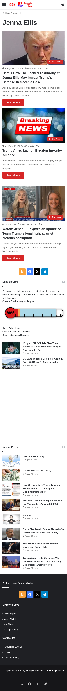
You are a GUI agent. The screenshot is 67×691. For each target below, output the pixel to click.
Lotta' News (7, 624)
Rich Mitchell (10, 224)
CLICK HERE (27, 294)
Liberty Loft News (12, 146)
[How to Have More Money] (11, 475)
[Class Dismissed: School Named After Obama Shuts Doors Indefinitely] (11, 534)
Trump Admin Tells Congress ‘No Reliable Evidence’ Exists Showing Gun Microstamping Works (42, 561)
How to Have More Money (37, 470)
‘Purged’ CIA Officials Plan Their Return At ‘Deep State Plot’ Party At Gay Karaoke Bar (42, 346)
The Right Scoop (10, 629)
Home (7, 13)
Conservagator (9, 613)
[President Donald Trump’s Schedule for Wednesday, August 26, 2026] (11, 505)
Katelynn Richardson (14, 68)
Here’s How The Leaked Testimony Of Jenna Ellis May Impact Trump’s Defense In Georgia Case (31, 77)
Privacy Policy (12, 657)
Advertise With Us (13, 647)
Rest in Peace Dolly (33, 456)
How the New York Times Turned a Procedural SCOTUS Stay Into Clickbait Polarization (41, 488)
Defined (27, 515)
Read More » (13, 102)
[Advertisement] (33, 407)
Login (7, 652)
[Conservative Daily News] (21, 4)
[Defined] (11, 519)
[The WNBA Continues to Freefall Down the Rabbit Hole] (11, 548)
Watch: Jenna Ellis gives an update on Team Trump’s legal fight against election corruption (32, 233)
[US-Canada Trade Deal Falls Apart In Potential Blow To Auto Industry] (11, 363)
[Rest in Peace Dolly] (11, 461)
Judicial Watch (9, 619)
